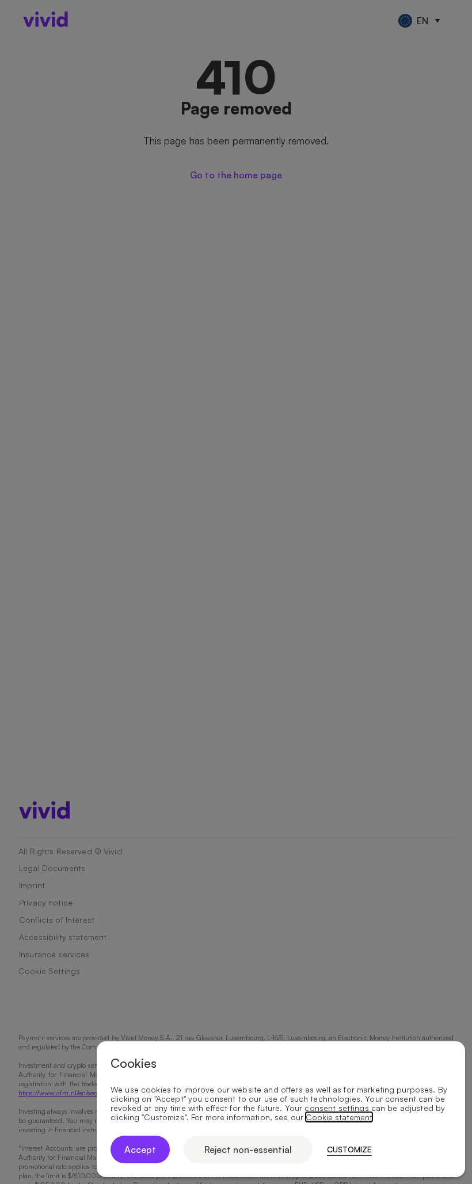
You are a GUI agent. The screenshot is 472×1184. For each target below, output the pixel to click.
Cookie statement (339, 1117)
